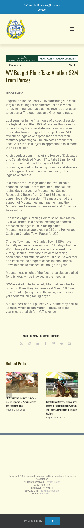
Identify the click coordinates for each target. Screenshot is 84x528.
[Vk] (61, 343)
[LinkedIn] (37, 343)
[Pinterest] (53, 343)
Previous (15, 65)
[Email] (69, 343)
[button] (9, 395)
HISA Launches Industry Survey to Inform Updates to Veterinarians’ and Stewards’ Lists (21, 402)
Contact (42, 9)
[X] (21, 343)
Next (72, 65)
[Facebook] (13, 343)
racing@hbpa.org (50, 5)
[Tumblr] (45, 343)
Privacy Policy (53, 482)
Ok (53, 521)
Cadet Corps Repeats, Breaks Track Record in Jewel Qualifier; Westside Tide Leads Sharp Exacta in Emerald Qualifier (61, 407)
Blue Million (46, 493)
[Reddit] (29, 343)
